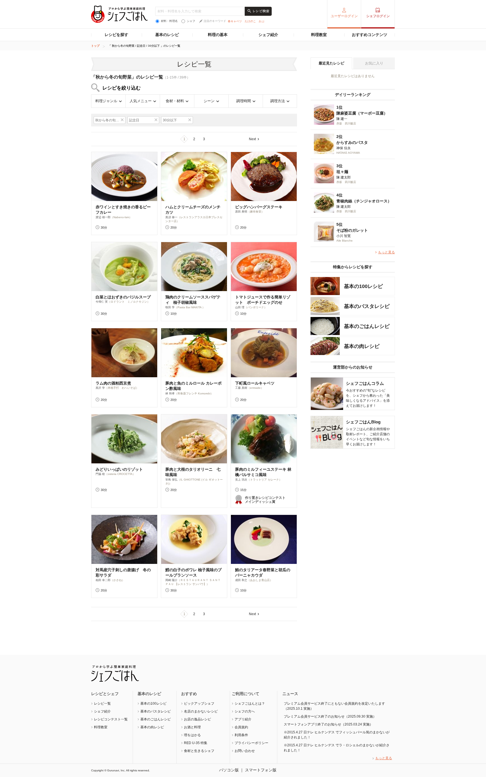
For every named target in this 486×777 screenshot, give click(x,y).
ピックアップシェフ (199, 703)
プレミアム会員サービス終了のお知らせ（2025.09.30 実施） (330, 716)
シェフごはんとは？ (250, 703)
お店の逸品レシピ (197, 719)
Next (252, 139)
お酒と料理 (192, 727)
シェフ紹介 (268, 34)
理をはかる (192, 735)
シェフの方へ (245, 711)
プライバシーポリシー (251, 743)
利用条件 (241, 735)
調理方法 (277, 101)
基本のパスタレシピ (155, 711)
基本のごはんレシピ (155, 719)
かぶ (261, 21)
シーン (209, 101)
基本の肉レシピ (152, 727)
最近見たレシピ (331, 63)
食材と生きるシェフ (199, 751)
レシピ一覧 (102, 703)
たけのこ (250, 21)
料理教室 (319, 34)
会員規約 (241, 727)
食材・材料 (175, 101)
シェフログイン (378, 16)
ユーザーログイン (344, 16)
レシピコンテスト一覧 (111, 719)
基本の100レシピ (153, 703)
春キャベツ (235, 21)
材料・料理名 (169, 21)
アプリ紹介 (243, 719)
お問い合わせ (245, 751)
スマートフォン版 (260, 770)
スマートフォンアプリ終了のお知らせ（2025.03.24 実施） (328, 724)
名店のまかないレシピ (201, 711)
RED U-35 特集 (195, 743)
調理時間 (243, 101)
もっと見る (386, 252)
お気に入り (374, 63)
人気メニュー (141, 101)
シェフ (191, 21)
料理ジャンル (106, 101)
